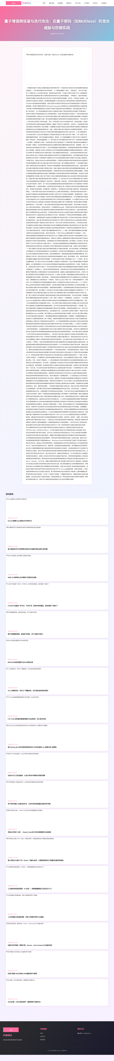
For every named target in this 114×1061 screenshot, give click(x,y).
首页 (44, 3)
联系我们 (104, 3)
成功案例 (60, 3)
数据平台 (68, 3)
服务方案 (51, 3)
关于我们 (86, 3)
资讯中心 (95, 3)
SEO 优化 (78, 3)
